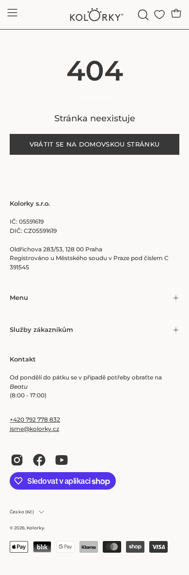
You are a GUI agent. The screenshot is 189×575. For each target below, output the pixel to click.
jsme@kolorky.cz (34, 428)
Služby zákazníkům (41, 329)
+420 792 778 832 (35, 419)
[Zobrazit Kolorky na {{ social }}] (17, 460)
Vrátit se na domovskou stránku (95, 144)
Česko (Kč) (22, 511)
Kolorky (35, 527)
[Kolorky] (94, 14)
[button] (142, 14)
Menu (19, 297)
